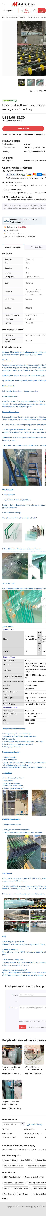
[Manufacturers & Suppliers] (23, 4)
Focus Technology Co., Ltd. (30, 1207)
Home (4, 17)
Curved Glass (28, 1137)
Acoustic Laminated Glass (13, 1165)
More (4, 1198)
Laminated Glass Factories (14, 1183)
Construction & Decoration (17, 17)
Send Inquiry (23, 129)
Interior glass (7, 1133)
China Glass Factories (12, 1177)
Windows (5, 1129)
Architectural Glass (9, 1137)
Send (22, 1027)
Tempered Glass (10, 1160)
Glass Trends (23, 1194)
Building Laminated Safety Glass (16, 1188)
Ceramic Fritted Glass (32, 1133)
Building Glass (32, 17)
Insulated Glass (26, 1160)
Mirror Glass (28, 1129)
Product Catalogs (35, 1124)
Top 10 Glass (9, 1194)
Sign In (6, 236)
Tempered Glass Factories (34, 1177)
